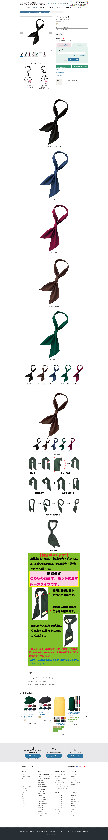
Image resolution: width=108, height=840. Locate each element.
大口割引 (73, 809)
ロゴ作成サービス (58, 784)
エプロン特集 (41, 791)
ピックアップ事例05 (59, 803)
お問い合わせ (52, 831)
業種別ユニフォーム (42, 782)
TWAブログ (73, 786)
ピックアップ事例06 (59, 805)
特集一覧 (42, 7)
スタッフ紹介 (73, 774)
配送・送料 (73, 799)
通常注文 (80, 45)
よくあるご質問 (74, 815)
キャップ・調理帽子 (26, 776)
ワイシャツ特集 (41, 797)
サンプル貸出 (73, 807)
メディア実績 (73, 780)
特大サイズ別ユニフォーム (44, 786)
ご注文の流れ (57, 780)
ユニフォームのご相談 (75, 813)
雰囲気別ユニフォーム (43, 784)
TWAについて (68, 7)
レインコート (25, 800)
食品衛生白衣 (25, 818)
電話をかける (33, 755)
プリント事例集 (58, 811)
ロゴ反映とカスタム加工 (60, 771)
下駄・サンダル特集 (42, 803)
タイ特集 (40, 815)
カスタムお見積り (63, 45)
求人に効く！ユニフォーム (44, 776)
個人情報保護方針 (30, 831)
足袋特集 (40, 811)
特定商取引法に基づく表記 (42, 831)
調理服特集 (40, 805)
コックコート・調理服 (27, 786)
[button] (21, 716)
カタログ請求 (73, 811)
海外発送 (73, 805)
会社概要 (73, 776)
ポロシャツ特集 (41, 793)
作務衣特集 (40, 807)
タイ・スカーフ (37, 12)
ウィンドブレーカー (26, 796)
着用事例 (56, 815)
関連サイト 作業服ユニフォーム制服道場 (80, 831)
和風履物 (24, 810)
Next (50, 33)
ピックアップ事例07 (59, 807)
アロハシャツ (25, 784)
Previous (21, 33)
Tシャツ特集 (41, 801)
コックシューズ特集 (42, 813)
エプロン (24, 774)
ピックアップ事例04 (59, 801)
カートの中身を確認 (80, 55)
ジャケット (24, 792)
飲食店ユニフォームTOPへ (28, 766)
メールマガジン (74, 788)
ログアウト (67, 831)
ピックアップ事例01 (59, 795)
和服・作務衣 (25, 788)
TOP (28, 7)
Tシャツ (24, 782)
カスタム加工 (51, 7)
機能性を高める (58, 776)
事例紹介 (59, 7)
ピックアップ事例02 (59, 797)
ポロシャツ (24, 778)
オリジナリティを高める (60, 774)
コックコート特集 (42, 799)
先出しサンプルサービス (60, 782)
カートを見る (59, 3)
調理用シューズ (25, 812)
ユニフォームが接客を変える (44, 778)
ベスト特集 (40, 809)
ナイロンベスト (25, 802)
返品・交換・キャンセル (76, 801)
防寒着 (23, 798)
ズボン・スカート (26, 806)
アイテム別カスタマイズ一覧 (61, 788)
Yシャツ (24, 780)
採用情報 (73, 784)
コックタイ (46, 12)
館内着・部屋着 (25, 814)
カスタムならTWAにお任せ (60, 778)
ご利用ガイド (77, 7)
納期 (72, 797)
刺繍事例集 (57, 809)
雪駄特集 (40, 795)
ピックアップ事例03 (59, 799)
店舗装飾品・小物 (26, 816)
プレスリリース (74, 778)
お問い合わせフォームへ (53, 756)
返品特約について (61, 75)
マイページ (51, 3)
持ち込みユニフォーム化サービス (62, 786)
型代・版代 (24, 819)
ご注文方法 (73, 795)
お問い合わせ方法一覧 (75, 782)
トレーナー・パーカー (27, 794)
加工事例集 (57, 813)
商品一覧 (35, 7)
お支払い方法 (73, 803)
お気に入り (66, 3)
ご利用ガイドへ (75, 756)
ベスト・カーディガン (27, 790)
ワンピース (24, 804)
